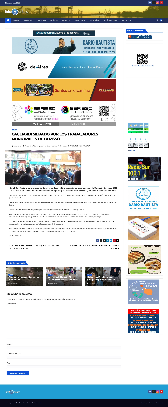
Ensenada (28, 20)
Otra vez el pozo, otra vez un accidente (24, 278)
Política (54, 20)
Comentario (11, 304)
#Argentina (28, 146)
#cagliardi (54, 146)
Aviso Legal (144, 403)
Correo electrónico (14, 353)
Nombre (10, 344)
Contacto (126, 20)
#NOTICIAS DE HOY (74, 146)
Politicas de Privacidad (155, 403)
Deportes (66, 20)
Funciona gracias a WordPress (14, 403)
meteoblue (131, 150)
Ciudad (16, 20)
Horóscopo (80, 20)
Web (8, 363)
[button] (157, 20)
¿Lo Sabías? (95, 20)
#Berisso (36, 146)
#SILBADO (86, 146)
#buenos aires (45, 146)
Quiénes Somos (110, 20)
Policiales (41, 20)
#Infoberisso (62, 146)
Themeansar (37, 403)
